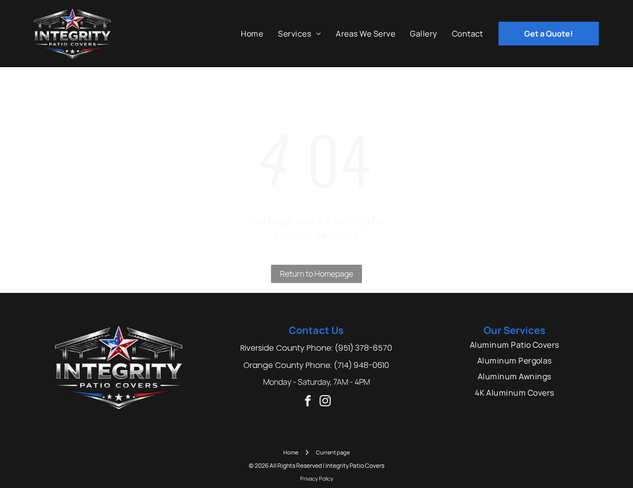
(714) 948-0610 (361, 365)
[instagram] (325, 402)
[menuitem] (252, 33)
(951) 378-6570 (363, 348)
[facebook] (307, 402)
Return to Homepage (316, 273)
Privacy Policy (316, 478)
